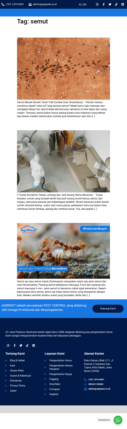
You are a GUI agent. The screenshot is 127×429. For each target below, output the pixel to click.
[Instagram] (97, 4)
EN (84, 4)
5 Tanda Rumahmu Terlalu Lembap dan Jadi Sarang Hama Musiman (55, 125)
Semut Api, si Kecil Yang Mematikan (36, 217)
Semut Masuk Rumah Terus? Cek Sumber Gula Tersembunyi (50, 32)
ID (80, 4)
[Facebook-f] (103, 4)
